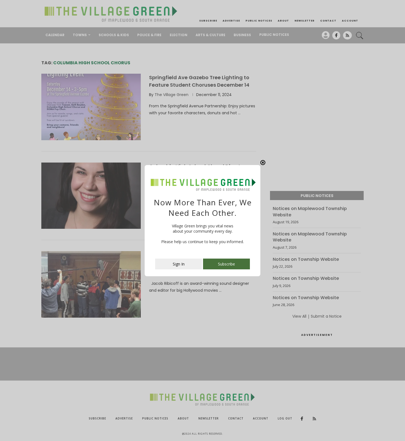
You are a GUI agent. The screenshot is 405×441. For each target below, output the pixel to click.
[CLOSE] (263, 162)
